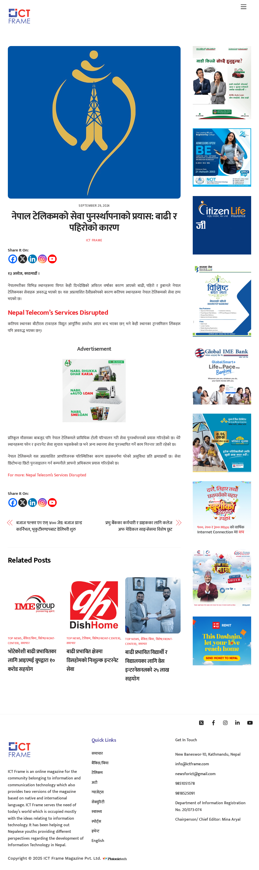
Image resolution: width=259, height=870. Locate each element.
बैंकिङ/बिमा (29, 638)
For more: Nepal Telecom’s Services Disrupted (47, 475)
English (98, 840)
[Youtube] (52, 258)
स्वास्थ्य (97, 811)
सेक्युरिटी (98, 802)
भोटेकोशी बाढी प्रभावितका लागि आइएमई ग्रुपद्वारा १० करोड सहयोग (32, 660)
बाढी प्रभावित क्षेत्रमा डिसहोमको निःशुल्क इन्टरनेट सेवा (92, 660)
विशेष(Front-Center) (106, 638)
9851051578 (185, 783)
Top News (15, 638)
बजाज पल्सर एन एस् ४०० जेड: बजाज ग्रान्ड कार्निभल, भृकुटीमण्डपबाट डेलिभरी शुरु (49, 526)
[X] (22, 258)
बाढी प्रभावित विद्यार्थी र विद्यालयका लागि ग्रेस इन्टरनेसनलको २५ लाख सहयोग (147, 665)
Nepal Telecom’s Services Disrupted (58, 312)
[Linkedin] (32, 258)
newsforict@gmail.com (195, 774)
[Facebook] (12, 258)
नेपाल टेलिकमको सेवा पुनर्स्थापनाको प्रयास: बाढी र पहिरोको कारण (94, 222)
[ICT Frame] (19, 27)
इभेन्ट (95, 831)
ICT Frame (94, 240)
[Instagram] (42, 258)
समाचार (25, 643)
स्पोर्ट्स (96, 821)
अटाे (94, 782)
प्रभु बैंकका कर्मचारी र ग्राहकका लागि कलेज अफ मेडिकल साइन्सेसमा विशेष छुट (138, 526)
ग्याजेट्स (98, 792)
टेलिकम (86, 638)
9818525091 (185, 793)
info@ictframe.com (192, 764)
